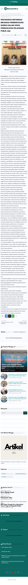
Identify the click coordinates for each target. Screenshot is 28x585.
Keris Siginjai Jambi (7, 492)
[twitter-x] (10, 572)
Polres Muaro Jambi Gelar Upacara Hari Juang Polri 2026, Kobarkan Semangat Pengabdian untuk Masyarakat (17, 375)
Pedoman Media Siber (20, 473)
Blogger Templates (12, 579)
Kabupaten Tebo (6, 498)
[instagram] (15, 572)
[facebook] (7, 572)
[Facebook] (6, 316)
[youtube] (13, 572)
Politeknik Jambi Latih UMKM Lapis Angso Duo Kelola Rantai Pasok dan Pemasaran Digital (17, 398)
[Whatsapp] (12, 316)
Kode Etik (4, 476)
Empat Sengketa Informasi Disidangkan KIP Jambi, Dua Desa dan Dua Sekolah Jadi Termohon (16, 390)
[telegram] (18, 572)
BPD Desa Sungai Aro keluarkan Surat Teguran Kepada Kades (12, 505)
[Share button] (16, 316)
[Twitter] (9, 316)
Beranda (4, 473)
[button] (26, 8)
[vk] (21, 572)
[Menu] (2, 8)
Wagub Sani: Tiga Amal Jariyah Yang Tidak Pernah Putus (13, 562)
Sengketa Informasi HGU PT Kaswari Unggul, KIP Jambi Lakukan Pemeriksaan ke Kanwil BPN (17, 383)
